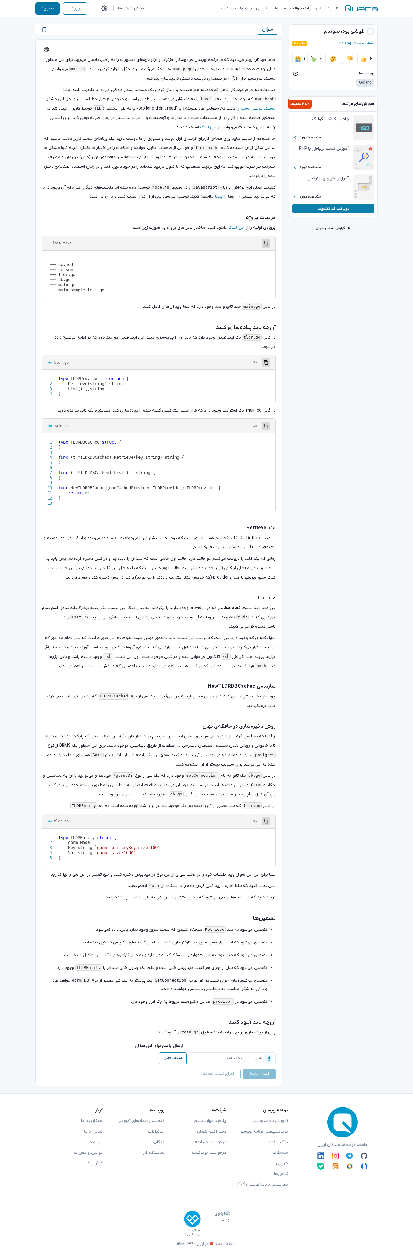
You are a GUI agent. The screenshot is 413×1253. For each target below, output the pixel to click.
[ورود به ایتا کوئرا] (335, 1166)
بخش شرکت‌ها (131, 8)
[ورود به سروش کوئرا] (364, 1166)
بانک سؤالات (277, 1142)
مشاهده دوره (310, 137)
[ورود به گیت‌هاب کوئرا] (364, 1156)
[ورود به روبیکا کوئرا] (349, 1166)
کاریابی (282, 1163)
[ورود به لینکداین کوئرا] (320, 1156)
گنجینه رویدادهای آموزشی (140, 1121)
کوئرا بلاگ (94, 1163)
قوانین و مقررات (88, 1153)
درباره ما (96, 1142)
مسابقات (280, 1153)
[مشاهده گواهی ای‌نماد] (218, 1224)
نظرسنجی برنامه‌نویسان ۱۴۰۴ (262, 1184)
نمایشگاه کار (153, 1153)
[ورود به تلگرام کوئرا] (349, 1156)
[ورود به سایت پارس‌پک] (192, 1219)
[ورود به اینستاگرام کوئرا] (335, 1156)
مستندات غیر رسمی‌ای (256, 108)
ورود (75, 8)
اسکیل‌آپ (156, 1131)
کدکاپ (158, 1142)
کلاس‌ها (281, 1174)
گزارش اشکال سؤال (330, 228)
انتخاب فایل (173, 1058)
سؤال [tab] (267, 29)
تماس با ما (93, 1131)
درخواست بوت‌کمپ (209, 1153)
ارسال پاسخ (259, 1074)
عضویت (48, 8)
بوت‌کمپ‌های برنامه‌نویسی (264, 1131)
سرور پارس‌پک (192, 1235)
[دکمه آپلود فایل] (269, 1058)
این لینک (208, 127)
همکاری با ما (92, 1121)
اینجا (219, 196)
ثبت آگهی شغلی (211, 1131)
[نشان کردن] (44, 29)
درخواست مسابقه (210, 1142)
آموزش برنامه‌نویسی (270, 1121)
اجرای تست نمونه (218, 1074)
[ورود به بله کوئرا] (320, 1166)
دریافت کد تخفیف (333, 209)
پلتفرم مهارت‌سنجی (209, 1121)
